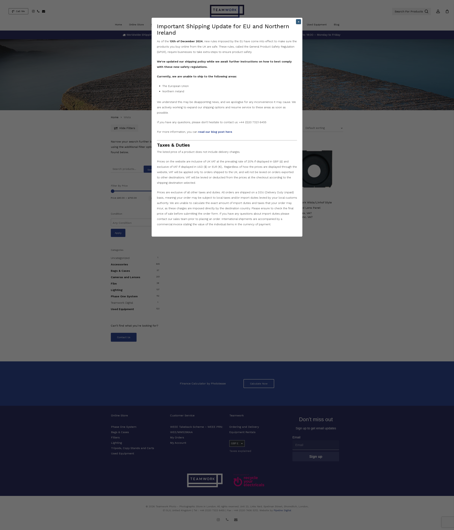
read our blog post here (215, 131)
